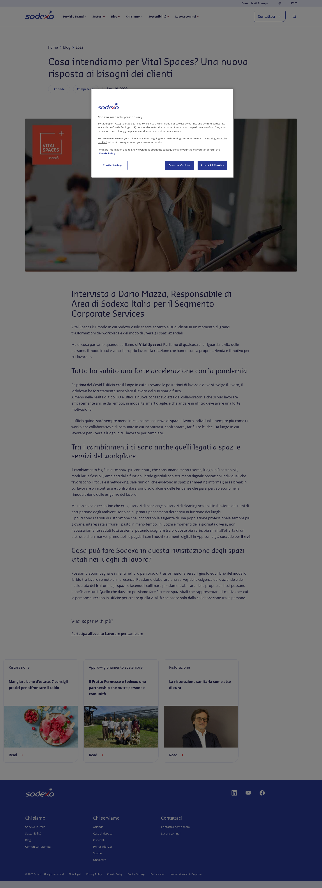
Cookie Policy (107, 153)
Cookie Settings (112, 165)
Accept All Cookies (212, 165)
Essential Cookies (179, 165)
